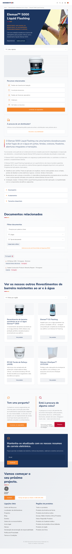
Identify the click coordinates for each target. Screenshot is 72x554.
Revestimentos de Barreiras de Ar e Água (18, 7)
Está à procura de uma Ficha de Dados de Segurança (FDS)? (36, 248)
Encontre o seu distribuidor (36, 131)
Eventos (6, 518)
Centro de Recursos (10, 507)
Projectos (7, 513)
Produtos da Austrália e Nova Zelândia (48, 524)
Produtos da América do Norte (45, 510)
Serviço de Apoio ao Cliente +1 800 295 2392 (30, 497)
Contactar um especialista (36, 109)
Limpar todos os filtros (13, 244)
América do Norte (21, 40)
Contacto (9, 497)
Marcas (6, 527)
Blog (5, 516)
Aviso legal (7, 524)
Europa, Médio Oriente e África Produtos (48, 516)
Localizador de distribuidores (13, 510)
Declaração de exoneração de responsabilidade (18, 530)
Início (5, 7)
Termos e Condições (10, 535)
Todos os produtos (42, 507)
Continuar (12, 462)
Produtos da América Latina (44, 513)
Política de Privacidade (11, 532)
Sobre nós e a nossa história (13, 521)
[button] (57, 3)
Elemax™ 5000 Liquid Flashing (36, 7)
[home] (29, 3)
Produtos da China (42, 530)
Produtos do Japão (41, 527)
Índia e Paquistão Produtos (44, 518)
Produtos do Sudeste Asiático (45, 521)
